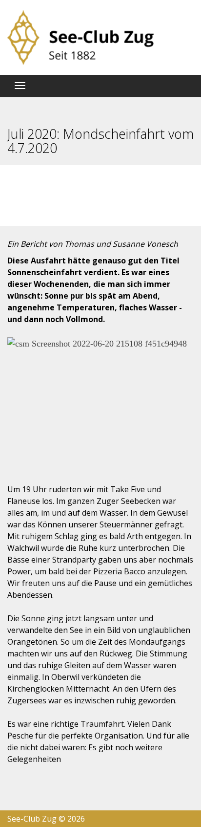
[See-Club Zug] (80, 37)
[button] (16, 399)
